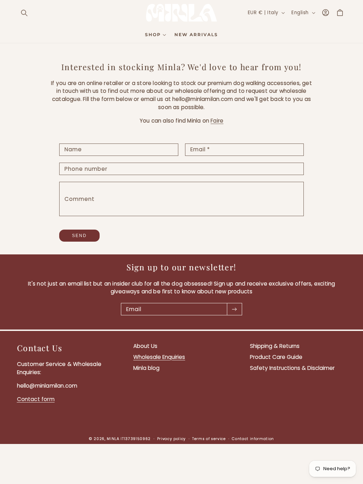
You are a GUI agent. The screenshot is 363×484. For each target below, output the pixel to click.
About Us (145, 346)
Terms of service (209, 438)
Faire (217, 120)
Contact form (36, 399)
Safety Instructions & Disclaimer (292, 368)
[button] (24, 12)
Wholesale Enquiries (159, 357)
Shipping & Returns (275, 346)
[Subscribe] (234, 309)
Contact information (253, 438)
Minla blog (146, 368)
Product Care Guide (276, 357)
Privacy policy (171, 438)
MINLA (113, 438)
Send (79, 235)
